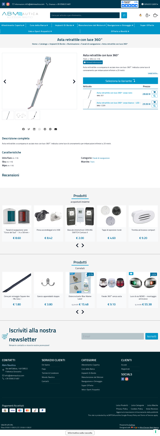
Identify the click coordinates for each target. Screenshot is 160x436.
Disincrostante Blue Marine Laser (80, 297)
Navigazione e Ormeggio (92, 381)
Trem (92, 161)
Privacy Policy (132, 415)
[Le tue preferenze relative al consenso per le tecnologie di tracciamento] (155, 431)
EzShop (132, 425)
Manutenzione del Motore (92, 377)
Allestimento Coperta (91, 364)
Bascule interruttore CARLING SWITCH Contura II (79, 231)
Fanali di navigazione (101, 158)
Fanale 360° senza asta (112, 296)
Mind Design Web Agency (149, 427)
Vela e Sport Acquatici (91, 389)
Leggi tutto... (153, 73)
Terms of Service (147, 415)
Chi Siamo (46, 364)
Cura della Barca (88, 368)
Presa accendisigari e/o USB (48, 230)
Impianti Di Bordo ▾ (64, 25)
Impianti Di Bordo (89, 373)
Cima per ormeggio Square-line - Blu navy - (17, 297)
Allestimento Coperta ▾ (13, 25)
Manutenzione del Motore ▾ (91, 25)
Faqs (44, 368)
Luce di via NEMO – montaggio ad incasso (143, 297)
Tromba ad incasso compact (143, 230)
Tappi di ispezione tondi (111, 230)
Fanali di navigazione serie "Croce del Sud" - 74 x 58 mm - (17, 231)
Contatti (45, 381)
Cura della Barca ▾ (39, 25)
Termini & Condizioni (50, 373)
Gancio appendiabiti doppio (48, 296)
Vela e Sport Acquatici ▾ (40, 31)
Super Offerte (147, 25)
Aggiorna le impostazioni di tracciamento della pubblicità (137, 412)
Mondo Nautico (48, 377)
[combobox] (85, 15)
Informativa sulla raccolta (80, 433)
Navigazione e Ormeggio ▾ (120, 25)
